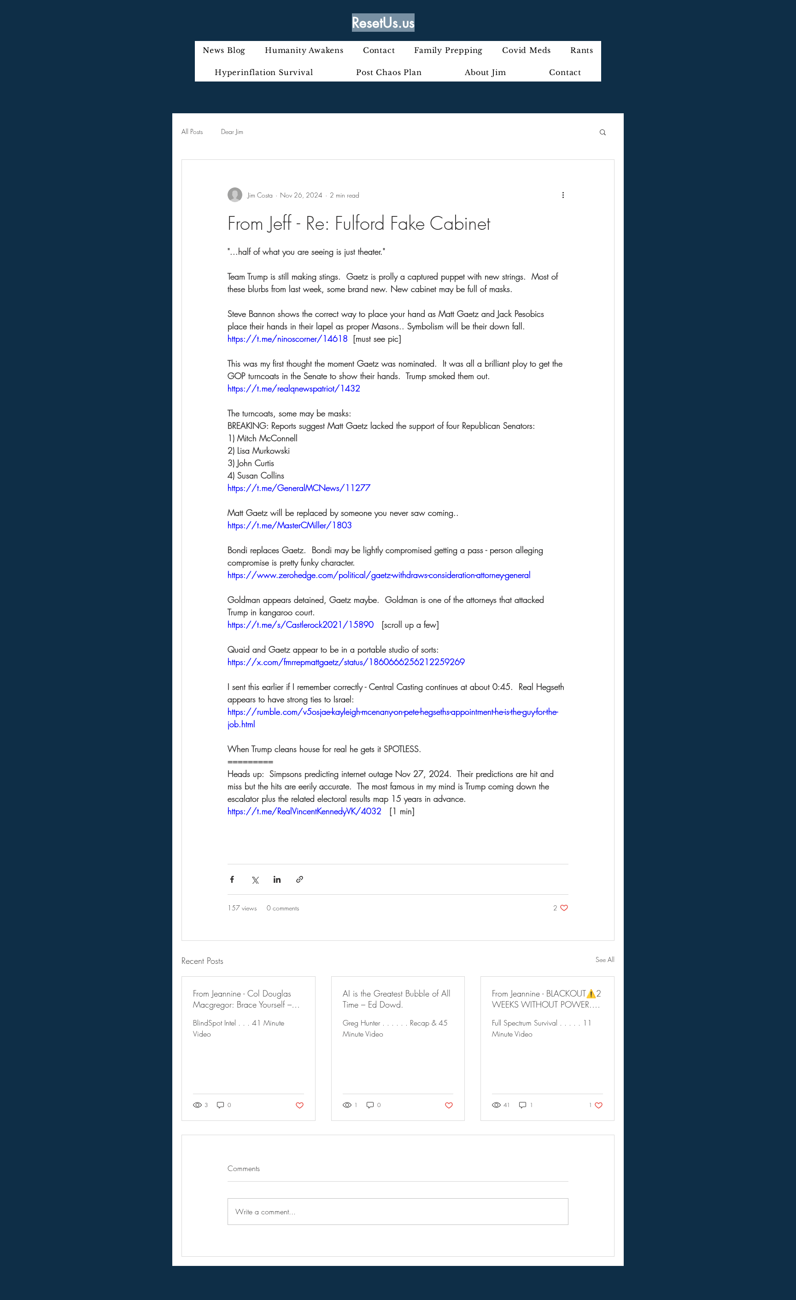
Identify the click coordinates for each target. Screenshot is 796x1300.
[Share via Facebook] (232, 879)
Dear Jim (232, 131)
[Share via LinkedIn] (277, 879)
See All (605, 959)
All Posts (192, 131)
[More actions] (562, 194)
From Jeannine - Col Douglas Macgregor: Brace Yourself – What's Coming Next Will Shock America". (242, 999)
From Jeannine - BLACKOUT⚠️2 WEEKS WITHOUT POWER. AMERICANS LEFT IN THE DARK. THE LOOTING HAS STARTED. (546, 999)
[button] (602, 131)
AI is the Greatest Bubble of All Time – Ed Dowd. (397, 999)
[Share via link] (299, 879)
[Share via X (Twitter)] (254, 879)
